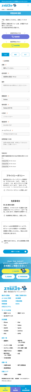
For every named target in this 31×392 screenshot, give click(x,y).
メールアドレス (6, 130)
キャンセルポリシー (24, 378)
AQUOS (6, 328)
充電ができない (8, 351)
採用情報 (4, 301)
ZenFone (20, 331)
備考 (3, 82)
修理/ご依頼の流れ (21, 295)
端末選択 (4, 105)
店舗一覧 (4, 362)
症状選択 (4, 73)
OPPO (19, 333)
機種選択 (4, 96)
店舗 (3, 65)
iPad (19, 322)
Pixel (5, 325)
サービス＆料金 (6, 310)
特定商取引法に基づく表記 (8, 378)
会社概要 (18, 298)
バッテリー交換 (8, 345)
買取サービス (21, 313)
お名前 (4, 113)
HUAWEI (6, 331)
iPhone (6, 322)
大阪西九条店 (7, 365)
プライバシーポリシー (7, 381)
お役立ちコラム (6, 307)
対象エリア (5, 371)
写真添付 (4, 153)
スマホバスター (14, 386)
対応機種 (4, 319)
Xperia (19, 328)
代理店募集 (19, 301)
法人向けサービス (8, 316)
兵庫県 (19, 374)
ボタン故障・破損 (22, 348)
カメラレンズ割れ (8, 348)
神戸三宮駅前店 (22, 365)
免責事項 (17, 378)
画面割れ (6, 341)
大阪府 (5, 374)
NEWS (17, 304)
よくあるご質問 (6, 298)
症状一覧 (4, 338)
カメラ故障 (20, 345)
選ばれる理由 (6, 295)
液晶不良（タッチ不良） (22, 341)
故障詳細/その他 (6, 139)
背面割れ (20, 351)
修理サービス (7, 313)
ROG (5, 333)
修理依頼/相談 (26, 390)
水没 (19, 353)
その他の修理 (7, 358)
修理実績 (4, 304)
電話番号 (4, 122)
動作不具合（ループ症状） (8, 354)
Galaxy (19, 325)
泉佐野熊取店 (7, 368)
